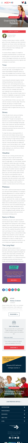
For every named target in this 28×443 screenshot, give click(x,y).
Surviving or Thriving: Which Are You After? (14, 392)
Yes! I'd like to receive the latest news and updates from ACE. (13, 342)
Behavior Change (14, 17)
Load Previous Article (13, 401)
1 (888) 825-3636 (14, 435)
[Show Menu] (2, 2)
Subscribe (13, 347)
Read (13, 314)
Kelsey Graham (12, 35)
